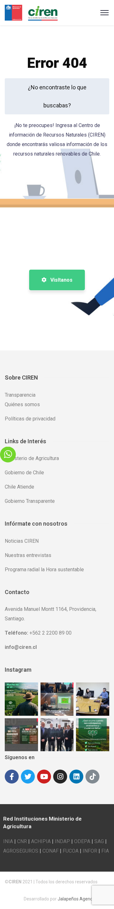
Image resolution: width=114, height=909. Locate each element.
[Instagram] (60, 777)
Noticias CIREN (22, 541)
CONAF (50, 851)
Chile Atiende (19, 487)
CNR (22, 841)
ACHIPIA (41, 841)
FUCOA (71, 851)
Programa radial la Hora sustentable (44, 570)
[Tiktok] (92, 777)
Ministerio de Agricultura (32, 458)
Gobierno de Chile (24, 473)
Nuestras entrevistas (28, 555)
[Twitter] (28, 777)
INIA (8, 841)
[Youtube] (44, 777)
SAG (99, 841)
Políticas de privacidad (30, 419)
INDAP (62, 841)
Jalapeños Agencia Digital (83, 898)
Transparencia (20, 395)
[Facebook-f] (12, 777)
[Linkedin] (76, 777)
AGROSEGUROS (20, 851)
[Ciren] (31, 12)
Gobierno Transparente (30, 501)
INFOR (90, 851)
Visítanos (61, 280)
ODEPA (82, 841)
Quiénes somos (22, 404)
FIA (105, 851)
